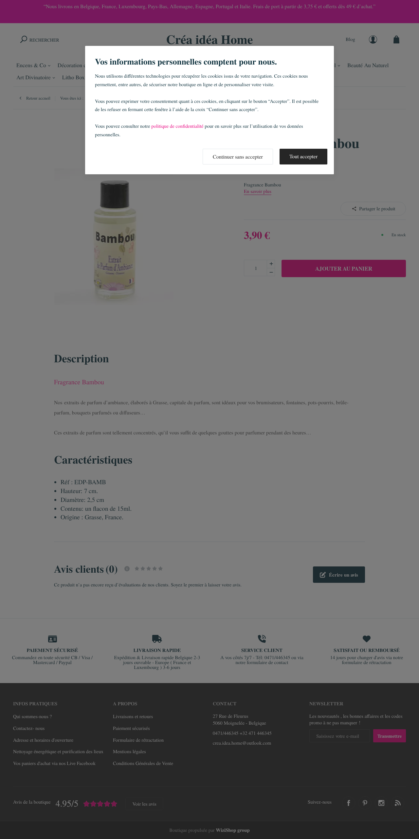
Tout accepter (303, 156)
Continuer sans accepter (238, 156)
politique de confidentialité (177, 126)
